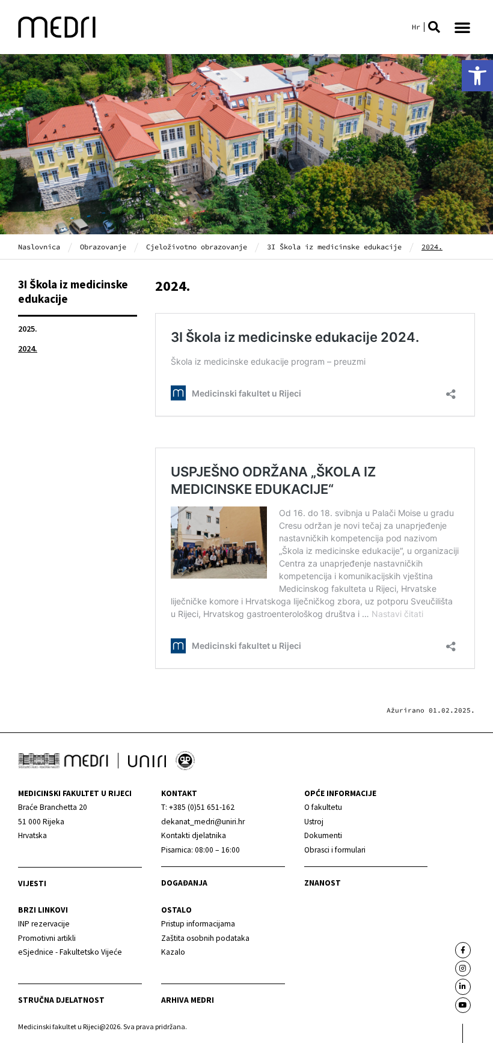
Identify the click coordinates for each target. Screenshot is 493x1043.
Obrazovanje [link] (103, 246)
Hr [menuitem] (416, 27)
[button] (434, 27)
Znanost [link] (322, 883)
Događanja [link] (184, 883)
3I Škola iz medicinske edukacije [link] (334, 246)
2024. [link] (27, 348)
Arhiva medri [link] (187, 1000)
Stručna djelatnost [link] (61, 1000)
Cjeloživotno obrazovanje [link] (196, 246)
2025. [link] (27, 328)
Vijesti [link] (32, 883)
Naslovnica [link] (39, 246)
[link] (477, 75)
